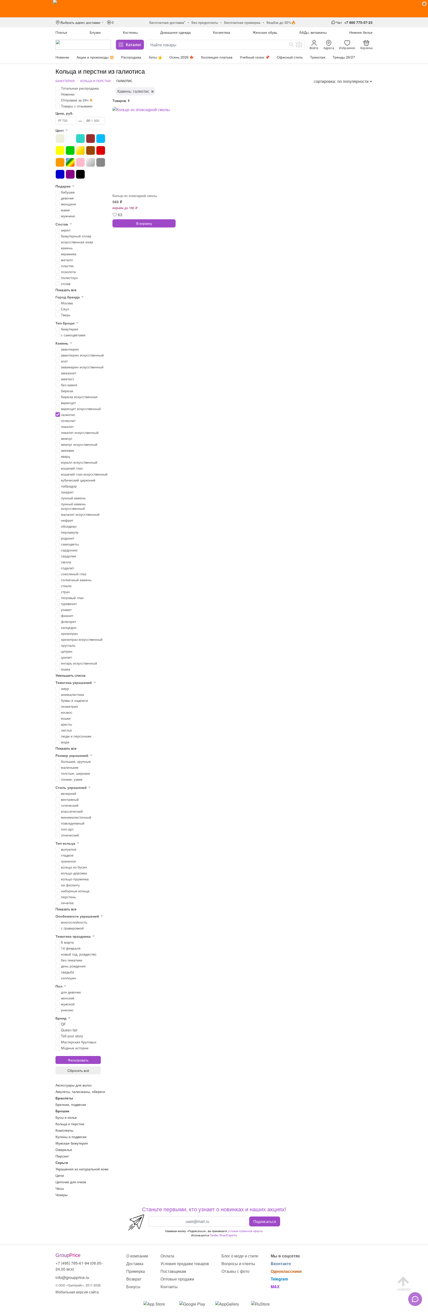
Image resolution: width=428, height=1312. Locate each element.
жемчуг (66, 438)
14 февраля (70, 948)
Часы (59, 1188)
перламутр (70, 532)
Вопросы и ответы (238, 1263)
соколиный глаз (73, 573)
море (65, 741)
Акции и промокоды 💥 (95, 57)
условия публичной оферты (245, 1231)
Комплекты (64, 1130)
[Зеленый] (70, 150)
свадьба (67, 971)
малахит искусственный (80, 514)
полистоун (69, 277)
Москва (67, 302)
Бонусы (133, 1286)
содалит (67, 567)
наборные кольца (75, 890)
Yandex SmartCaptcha (223, 1235)
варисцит (68, 402)
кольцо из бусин (74, 866)
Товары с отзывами (76, 106)
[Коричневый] (90, 150)
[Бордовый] (90, 138)
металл (67, 259)
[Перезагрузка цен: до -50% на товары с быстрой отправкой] (214, 8)
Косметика (221, 32)
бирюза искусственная (79, 396)
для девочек (71, 992)
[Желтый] (60, 150)
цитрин (66, 651)
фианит (67, 615)
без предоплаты (204, 22)
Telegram (279, 1279)
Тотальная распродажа (80, 88)
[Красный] (100, 150)
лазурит (67, 491)
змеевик (67, 450)
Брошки (62, 1110)
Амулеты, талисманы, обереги (80, 1091)
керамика (68, 253)
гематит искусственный (80, 432)
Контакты (169, 1286)
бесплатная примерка (242, 22)
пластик (67, 265)
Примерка (135, 1271)
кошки (66, 718)
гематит (67, 426)
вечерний (68, 793)
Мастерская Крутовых (78, 1041)
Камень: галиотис (133, 91)
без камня (69, 384)
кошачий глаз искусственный (84, 474)
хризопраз (69, 633)
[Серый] (100, 162)
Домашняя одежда (175, 32)
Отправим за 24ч (74, 100)
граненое (68, 861)
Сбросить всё (78, 1070)
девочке (67, 197)
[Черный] (80, 174)
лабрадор (69, 485)
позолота (68, 271)
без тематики (71, 960)
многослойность (74, 922)
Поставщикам (173, 1271)
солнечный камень (76, 579)
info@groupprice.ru (72, 1277)
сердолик (68, 555)
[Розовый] (80, 162)
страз (65, 591)
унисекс (67, 1009)
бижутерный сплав (76, 235)
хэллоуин (68, 977)
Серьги (61, 1162)
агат (64, 360)
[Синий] (60, 174)
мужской (68, 1003)
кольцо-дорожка (74, 872)
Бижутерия (65, 81)
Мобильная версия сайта (77, 1291)
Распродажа (131, 57)
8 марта (67, 942)
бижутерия (69, 328)
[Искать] (291, 44)
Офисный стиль (290, 57)
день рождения (73, 965)
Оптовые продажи (177, 1279)
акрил (65, 229)
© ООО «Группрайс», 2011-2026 (78, 1285)
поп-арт (67, 829)
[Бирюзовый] (80, 138)
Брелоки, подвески (70, 1104)
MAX (275, 1286)
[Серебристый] (90, 162)
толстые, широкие (75, 773)
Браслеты (64, 1097)
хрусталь (68, 645)
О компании (137, 1256)
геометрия (69, 706)
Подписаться (264, 1221)
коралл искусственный (79, 462)
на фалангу (70, 884)
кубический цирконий (78, 480)
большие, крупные (76, 761)
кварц (65, 456)
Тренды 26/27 (344, 57)
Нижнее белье (361, 32)
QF (63, 1024)
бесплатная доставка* (167, 22)
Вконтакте (281, 1263)
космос (66, 712)
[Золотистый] (80, 150)
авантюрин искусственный (82, 354)
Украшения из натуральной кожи (81, 1168)
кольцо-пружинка (75, 878)
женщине (68, 203)
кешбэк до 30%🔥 (281, 22)
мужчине (68, 215)
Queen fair (69, 1029)
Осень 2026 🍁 (181, 57)
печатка (67, 902)
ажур (65, 688)
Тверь (65, 314)
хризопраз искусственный (82, 639)
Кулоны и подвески (70, 1136)
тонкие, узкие (71, 779)
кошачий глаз (71, 468)
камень (67, 247)
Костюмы (130, 32)
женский (67, 997)
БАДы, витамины (313, 32)
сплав (65, 283)
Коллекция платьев (216, 57)
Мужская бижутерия (71, 1143)
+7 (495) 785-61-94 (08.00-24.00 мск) (79, 1266)
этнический (70, 834)
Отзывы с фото (235, 1271)
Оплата (167, 1256)
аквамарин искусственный (82, 366)
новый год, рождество (78, 954)
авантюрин (70, 349)
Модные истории (74, 1047)
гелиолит (68, 420)
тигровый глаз (72, 597)
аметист (67, 378)
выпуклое (68, 849)
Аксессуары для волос (73, 1085)
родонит (67, 538)
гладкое (67, 855)
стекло (66, 585)
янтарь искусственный (79, 663)
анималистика (72, 694)
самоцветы (70, 544)
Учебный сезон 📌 (254, 57)
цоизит (66, 657)
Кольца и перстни (95, 81)
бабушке (68, 192)
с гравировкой (72, 928)
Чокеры (61, 1194)
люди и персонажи (76, 736)
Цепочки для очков (70, 1181)
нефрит (67, 520)
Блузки (95, 32)
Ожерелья (63, 1149)
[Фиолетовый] (70, 174)
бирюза (67, 390)
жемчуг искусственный (79, 444)
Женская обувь (265, 32)
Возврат (133, 1279)
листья (66, 730)
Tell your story (72, 1035)
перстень (68, 896)
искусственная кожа (77, 241)
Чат (339, 22)
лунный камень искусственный (73, 506)
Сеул (65, 308)
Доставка (134, 1263)
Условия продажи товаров (184, 1263)
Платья (61, 32)
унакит (66, 609)
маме (65, 209)
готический (70, 805)
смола (66, 561)
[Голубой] (100, 138)
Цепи (59, 1175)
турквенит (69, 603)
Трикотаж (317, 57)
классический (72, 811)
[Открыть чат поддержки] (415, 1299)
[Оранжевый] (60, 162)
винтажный (70, 799)
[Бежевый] (60, 138)
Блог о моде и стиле (239, 1256)
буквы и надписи (74, 700)
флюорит (68, 621)
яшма (65, 669)
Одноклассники (286, 1271)
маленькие (70, 767)
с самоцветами (73, 334)
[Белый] (70, 138)
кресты (66, 724)
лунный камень (73, 497)
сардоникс (69, 549)
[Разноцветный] (70, 162)
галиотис (68, 414)
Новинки (62, 57)
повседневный (72, 823)
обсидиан (69, 526)
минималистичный (76, 817)
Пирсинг (62, 1155)
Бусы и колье (66, 1117)
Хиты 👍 (155, 57)
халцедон (69, 627)
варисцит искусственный (81, 408)
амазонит (68, 372)
